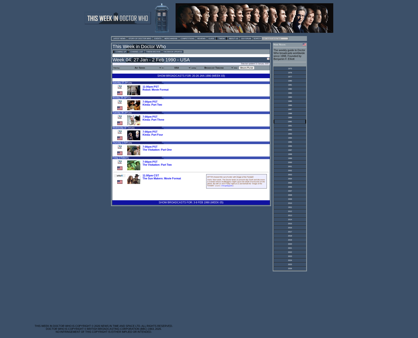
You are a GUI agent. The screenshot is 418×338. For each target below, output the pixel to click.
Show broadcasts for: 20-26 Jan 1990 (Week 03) (191, 75)
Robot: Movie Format (156, 89)
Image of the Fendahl (245, 177)
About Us (233, 38)
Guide (211, 38)
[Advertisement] (104, 296)
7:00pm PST (150, 101)
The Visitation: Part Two (157, 164)
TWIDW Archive (153, 52)
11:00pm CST (151, 175)
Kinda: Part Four (153, 134)
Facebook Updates (173, 52)
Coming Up (121, 52)
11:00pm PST (151, 86)
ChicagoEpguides (227, 186)
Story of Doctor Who (140, 38)
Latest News (119, 38)
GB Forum (246, 38)
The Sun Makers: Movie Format (162, 178)
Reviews (201, 38)
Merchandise (170, 38)
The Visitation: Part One (157, 149)
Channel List (136, 52)
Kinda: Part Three (153, 119)
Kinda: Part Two (152, 104)
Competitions (187, 38)
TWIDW (221, 38)
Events (157, 38)
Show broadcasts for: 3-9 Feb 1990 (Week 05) (191, 202)
